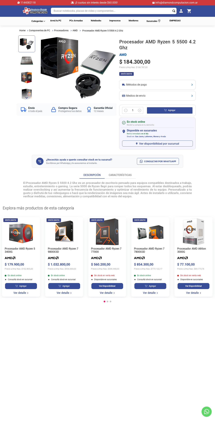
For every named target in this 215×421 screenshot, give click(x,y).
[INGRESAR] (182, 11)
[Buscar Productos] (175, 11)
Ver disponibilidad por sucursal (159, 143)
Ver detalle (19, 293)
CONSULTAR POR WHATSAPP (160, 161)
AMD (75, 30)
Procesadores (61, 30)
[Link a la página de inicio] (22, 30)
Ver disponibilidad (107, 286)
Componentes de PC (39, 30)
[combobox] (114, 11)
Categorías (37, 21)
